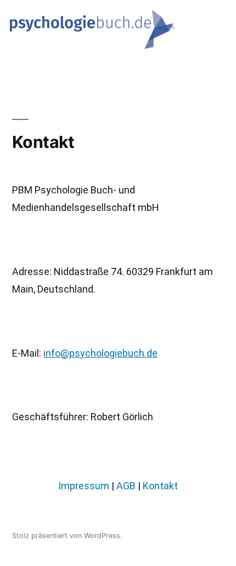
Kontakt (160, 485)
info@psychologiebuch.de (100, 353)
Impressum (83, 485)
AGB (126, 485)
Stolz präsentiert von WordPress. (67, 535)
